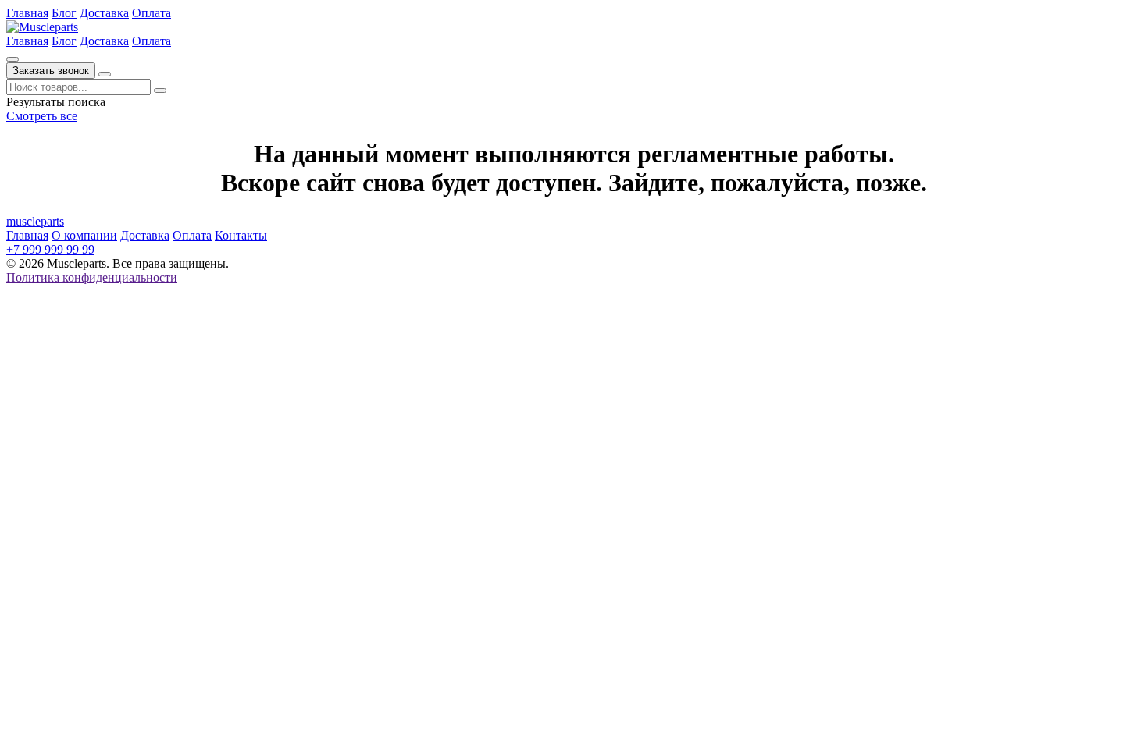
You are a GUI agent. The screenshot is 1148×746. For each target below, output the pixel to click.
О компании (84, 235)
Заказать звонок (50, 70)
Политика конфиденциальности (91, 277)
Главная (27, 13)
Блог (64, 13)
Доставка (104, 13)
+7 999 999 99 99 (50, 249)
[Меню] (104, 74)
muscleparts (35, 221)
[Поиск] (12, 59)
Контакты (241, 235)
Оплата (151, 13)
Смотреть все (41, 116)
